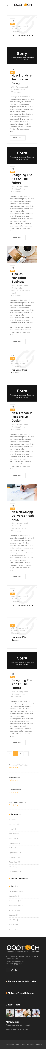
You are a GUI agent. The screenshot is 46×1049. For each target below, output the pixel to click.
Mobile (11, 848)
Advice (11, 819)
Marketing (12, 838)
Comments (17, 31)
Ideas (17, 29)
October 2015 (14, 901)
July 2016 (12, 896)
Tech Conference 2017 (18, 802)
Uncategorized (14, 871)
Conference (13, 824)
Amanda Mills (14, 777)
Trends (22, 29)
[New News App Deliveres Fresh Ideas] (22, 492)
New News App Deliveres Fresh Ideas (22, 515)
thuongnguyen (21, 26)
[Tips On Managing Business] (22, 254)
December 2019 (15, 891)
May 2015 (12, 924)
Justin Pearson (15, 790)
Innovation (19, 288)
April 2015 (12, 929)
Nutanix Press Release (21, 993)
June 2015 (12, 920)
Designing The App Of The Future (21, 178)
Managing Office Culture (18, 765)
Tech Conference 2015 (22, 35)
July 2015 (12, 915)
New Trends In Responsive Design (21, 79)
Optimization (16, 290)
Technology (13, 862)
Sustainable (26, 290)
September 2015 (15, 905)
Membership (13, 843)
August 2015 (13, 910)
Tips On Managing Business (18, 277)
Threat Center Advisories (22, 981)
